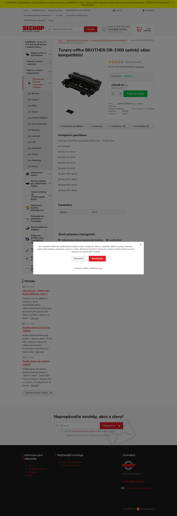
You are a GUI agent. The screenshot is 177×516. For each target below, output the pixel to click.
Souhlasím (97, 258)
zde (100, 268)
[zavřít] (140, 244)
